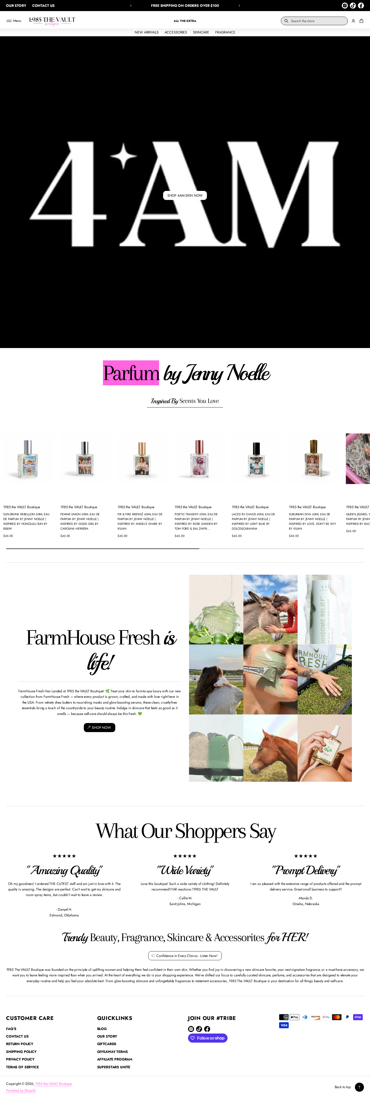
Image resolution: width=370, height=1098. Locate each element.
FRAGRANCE (225, 32)
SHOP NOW (101, 727)
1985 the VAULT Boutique (53, 1083)
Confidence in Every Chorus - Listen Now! (186, 955)
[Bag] (360, 21)
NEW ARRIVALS (146, 32)
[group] (185, 192)
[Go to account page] (353, 21)
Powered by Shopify (20, 1090)
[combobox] (314, 21)
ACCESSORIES (176, 32)
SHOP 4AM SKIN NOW (185, 195)
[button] (130, 5)
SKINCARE (201, 32)
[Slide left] (7, 478)
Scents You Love (185, 401)
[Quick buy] (49, 494)
